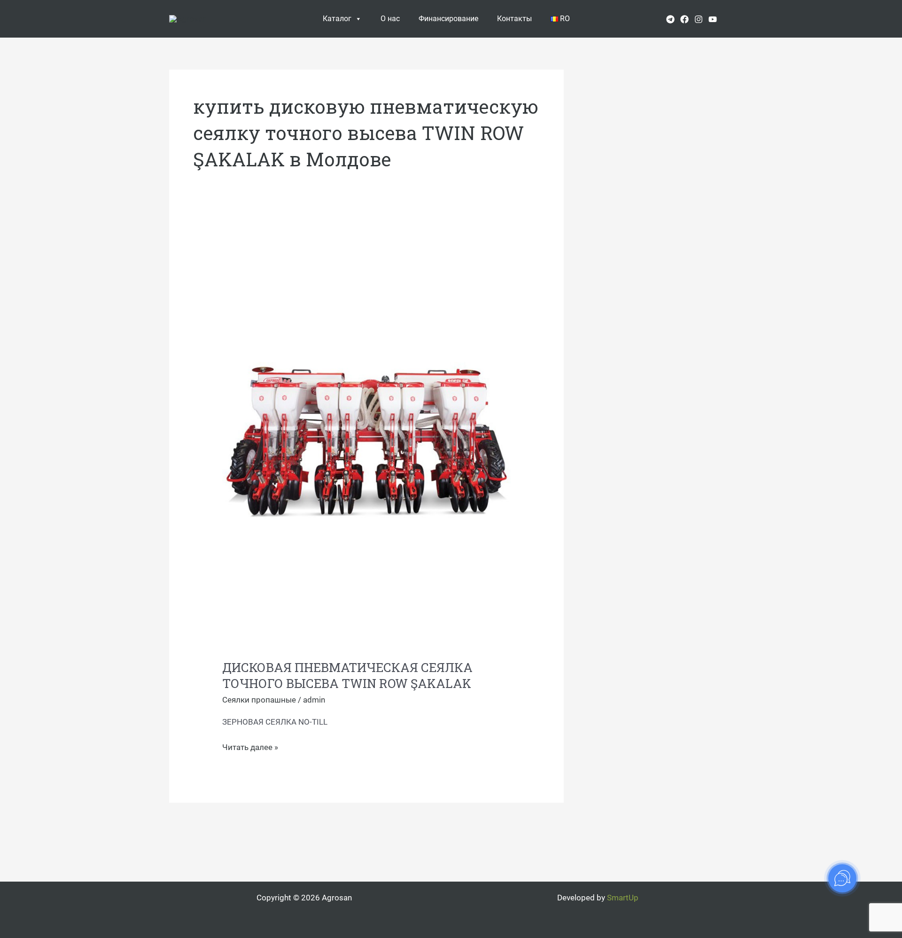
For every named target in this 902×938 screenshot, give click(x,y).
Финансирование (448, 18)
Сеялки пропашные (259, 699)
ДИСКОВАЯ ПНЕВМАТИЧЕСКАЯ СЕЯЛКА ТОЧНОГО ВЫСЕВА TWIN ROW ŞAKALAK (347, 675)
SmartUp (622, 897)
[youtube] (712, 19)
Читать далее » (250, 746)
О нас (390, 18)
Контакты (514, 18)
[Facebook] (684, 19)
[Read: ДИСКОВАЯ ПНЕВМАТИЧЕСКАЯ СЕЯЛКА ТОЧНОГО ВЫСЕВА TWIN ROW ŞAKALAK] (366, 443)
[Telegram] (670, 19)
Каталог (337, 18)
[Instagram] (698, 19)
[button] (729, 18)
